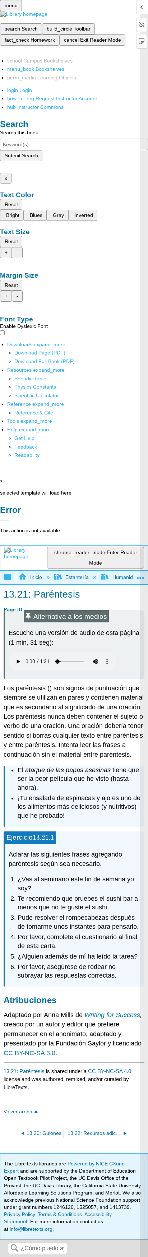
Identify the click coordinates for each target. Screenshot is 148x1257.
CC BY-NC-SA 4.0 (109, 1071)
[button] (25, 447)
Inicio (36, 577)
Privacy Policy (19, 1214)
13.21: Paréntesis (24, 1071)
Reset (11, 204)
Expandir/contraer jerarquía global (12, 577)
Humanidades (128, 577)
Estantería (77, 577)
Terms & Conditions (60, 1214)
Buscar (14, 1248)
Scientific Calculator (36, 395)
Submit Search (21, 155)
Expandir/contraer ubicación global (140, 575)
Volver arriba (18, 1111)
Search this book (19, 132)
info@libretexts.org (30, 1229)
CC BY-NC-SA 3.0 (29, 1053)
